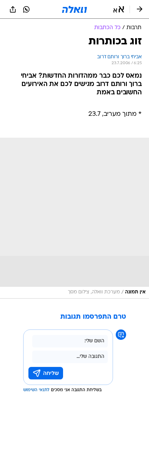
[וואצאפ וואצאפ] (26, 9)
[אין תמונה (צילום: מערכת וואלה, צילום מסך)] (74, 218)
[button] (118, 9)
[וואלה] (74, 9)
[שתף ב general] (13, 9)
